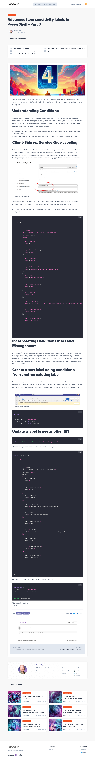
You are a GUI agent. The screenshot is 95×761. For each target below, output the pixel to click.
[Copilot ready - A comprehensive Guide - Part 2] (55, 697)
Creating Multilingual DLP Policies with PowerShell (72, 711)
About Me (79, 4)
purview (19, 613)
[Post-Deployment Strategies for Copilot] (14, 697)
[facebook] (71, 614)
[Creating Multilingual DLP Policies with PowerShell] (55, 711)
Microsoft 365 (12, 14)
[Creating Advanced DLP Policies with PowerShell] (14, 725)
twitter (77, 673)
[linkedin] (77, 614)
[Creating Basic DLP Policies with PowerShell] (55, 725)
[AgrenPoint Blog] (20, 4)
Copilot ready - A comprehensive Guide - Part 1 (33, 711)
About (51, 749)
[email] (81, 614)
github (77, 671)
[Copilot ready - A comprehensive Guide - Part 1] (14, 711)
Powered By (11, 755)
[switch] (85, 4)
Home (73, 4)
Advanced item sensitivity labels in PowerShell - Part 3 (38, 21)
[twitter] (74, 614)
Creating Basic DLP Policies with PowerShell (73, 725)
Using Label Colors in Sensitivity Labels (71, 649)
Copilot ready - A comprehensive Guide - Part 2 (74, 697)
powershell (26, 613)
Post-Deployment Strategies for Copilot (32, 697)
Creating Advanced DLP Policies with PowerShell (31, 725)
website (77, 675)
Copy (80, 217)
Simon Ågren (40, 665)
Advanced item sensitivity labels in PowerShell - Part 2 (28, 649)
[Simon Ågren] (11, 32)
